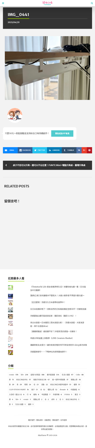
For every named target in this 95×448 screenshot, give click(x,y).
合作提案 (63, 420)
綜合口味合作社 (23, 380)
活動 (44, 385)
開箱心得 (76, 380)
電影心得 (52, 390)
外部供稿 (57, 394)
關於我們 (31, 420)
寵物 (36, 394)
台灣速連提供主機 (61, 426)
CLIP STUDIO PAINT (19, 390)
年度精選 (46, 394)
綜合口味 (26, 426)
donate (64, 390)
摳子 (34, 390)
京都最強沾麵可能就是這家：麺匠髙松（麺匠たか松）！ (53, 316)
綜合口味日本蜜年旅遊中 (60, 385)
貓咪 (77, 385)
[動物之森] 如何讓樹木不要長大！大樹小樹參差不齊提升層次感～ (57, 295)
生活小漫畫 (67, 375)
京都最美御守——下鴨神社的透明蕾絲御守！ (49, 352)
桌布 (54, 399)
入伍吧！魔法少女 (16, 394)
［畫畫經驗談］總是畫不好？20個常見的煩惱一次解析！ (53, 331)
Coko (79, 375)
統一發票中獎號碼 (60, 380)
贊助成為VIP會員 (62, 133)
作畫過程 (75, 390)
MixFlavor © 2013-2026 (47, 435)
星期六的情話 (37, 375)
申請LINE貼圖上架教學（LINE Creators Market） (52, 338)
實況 (77, 394)
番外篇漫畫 (53, 375)
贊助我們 (55, 420)
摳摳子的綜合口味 (41, 380)
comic (13, 375)
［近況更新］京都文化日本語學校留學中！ (48, 302)
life (24, 375)
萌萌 (27, 385)
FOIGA (68, 394)
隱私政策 (39, 420)
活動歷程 (47, 420)
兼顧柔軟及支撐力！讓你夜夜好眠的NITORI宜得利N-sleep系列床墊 (58, 345)
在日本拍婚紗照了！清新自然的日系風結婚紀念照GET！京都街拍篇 (58, 309)
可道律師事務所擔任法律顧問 (42, 426)
